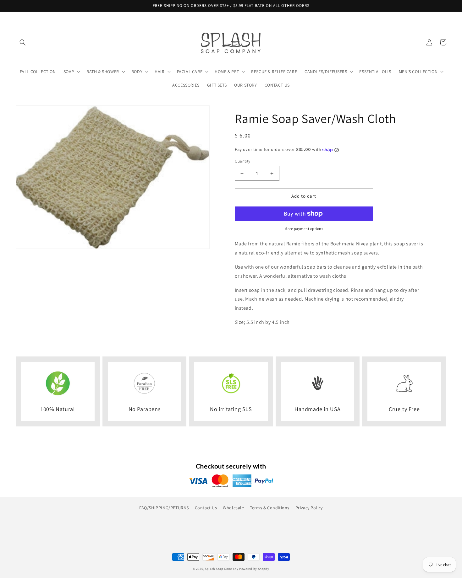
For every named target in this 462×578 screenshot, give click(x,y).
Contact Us (206, 508)
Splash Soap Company (221, 569)
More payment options (303, 228)
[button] (23, 42)
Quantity (242, 161)
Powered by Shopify (254, 569)
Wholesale (233, 508)
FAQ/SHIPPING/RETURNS (164, 508)
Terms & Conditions (269, 508)
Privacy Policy (309, 508)
